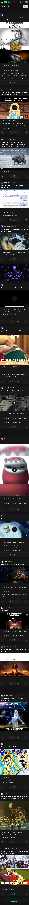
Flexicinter (6, 439)
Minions (22, 542)
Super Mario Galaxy (16, 547)
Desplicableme (15, 540)
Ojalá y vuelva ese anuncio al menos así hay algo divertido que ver (14, 93)
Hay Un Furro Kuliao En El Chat (9, 314)
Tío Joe (16, 377)
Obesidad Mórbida (16, 369)
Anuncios (4, 73)
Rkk (5, 89)
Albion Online (5, 68)
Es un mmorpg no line (8, 519)
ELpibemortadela (8, 285)
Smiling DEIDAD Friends (8, 123)
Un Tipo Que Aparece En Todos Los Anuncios (12, 780)
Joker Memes (5, 596)
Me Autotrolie (17, 311)
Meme (16, 215)
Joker (24, 594)
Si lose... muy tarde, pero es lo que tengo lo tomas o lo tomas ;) (14, 852)
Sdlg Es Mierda (22, 309)
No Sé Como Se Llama (7, 782)
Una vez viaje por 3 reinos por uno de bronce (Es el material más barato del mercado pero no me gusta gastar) (13, 144)
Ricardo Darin (11, 413)
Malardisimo (5, 611)
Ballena (16, 75)
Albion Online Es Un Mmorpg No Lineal (11, 70)
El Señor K (23, 75)
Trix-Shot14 (6, 646)
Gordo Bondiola (14, 366)
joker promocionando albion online (12, 564)
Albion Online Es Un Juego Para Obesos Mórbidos (14, 374)
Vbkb (5, 15)
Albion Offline (5, 128)
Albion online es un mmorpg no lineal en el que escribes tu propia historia (14, 798)
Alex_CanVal (7, 793)
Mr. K (3, 78)
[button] (23, 2)
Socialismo (14, 837)
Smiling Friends (6, 120)
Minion (15, 542)
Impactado (10, 78)
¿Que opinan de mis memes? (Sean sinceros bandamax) (12, 332)
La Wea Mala (14, 887)
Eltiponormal (7, 226)
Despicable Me (5, 540)
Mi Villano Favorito (6, 542)
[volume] (26, 61)
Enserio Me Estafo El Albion (8, 889)
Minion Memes (15, 545)
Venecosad (4, 834)
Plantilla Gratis (15, 65)
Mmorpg (14, 832)
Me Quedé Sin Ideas (20, 252)
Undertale (14, 309)
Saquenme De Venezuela (16, 834)
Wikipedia (14, 210)
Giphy (5, 516)
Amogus (4, 501)
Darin (3, 413)
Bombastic (4, 254)
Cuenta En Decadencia (7, 215)
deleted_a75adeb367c (9, 388)
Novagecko (22, 635)
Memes (4, 585)
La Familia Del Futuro (7, 377)
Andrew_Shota (7, 139)
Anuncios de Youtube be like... (11, 747)
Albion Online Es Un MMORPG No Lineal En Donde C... (14, 419)
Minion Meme (5, 545)
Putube (10, 75)
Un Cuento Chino (21, 413)
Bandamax (4, 366)
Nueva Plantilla (5, 65)
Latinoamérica (5, 837)
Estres (16, 78)
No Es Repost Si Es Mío (7, 252)
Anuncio (11, 73)
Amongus (19, 498)
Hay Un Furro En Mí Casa (8, 317)
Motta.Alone (7, 848)
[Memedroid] (5, 2)
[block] (27, 15)
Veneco (20, 832)
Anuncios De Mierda (20, 73)
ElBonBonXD (7, 328)
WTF (20, 210)
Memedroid (5, 212)
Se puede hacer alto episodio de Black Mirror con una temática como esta (13, 392)
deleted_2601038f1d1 (9, 561)
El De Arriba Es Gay (6, 311)
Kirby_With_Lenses (8, 607)
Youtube (4, 75)
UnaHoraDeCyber (8, 744)
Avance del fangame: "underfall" (11, 288)
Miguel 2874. (14, 212)
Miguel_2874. (7, 182)
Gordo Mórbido (6, 369)
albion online (5, 442)
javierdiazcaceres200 (9, 695)
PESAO (22, 78)
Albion (24, 125)
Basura (20, 254)
